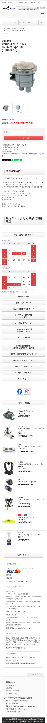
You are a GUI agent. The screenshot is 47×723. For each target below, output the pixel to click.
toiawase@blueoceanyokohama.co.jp (22, 663)
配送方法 (9, 688)
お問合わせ (42, 22)
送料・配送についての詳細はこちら (18, 628)
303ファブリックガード (23, 373)
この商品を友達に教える (10, 147)
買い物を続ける (7, 151)
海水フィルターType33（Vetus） (15, 30)
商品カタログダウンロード (23, 309)
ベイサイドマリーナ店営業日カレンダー (23, 330)
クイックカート (23, 379)
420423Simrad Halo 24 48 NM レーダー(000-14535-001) (30, 446)
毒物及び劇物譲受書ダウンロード (23, 354)
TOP (3, 28)
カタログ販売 (22, 22)
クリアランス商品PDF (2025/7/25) (23, 316)
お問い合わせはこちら (13, 712)
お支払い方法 (10, 685)
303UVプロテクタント (23, 366)
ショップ (35, 22)
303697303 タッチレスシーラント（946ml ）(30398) (30, 535)
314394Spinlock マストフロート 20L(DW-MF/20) (27, 517)
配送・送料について (23, 303)
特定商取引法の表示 (12, 691)
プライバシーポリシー (13, 693)
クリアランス (15, 22)
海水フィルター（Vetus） (16, 28)
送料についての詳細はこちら (15, 611)
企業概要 (28, 22)
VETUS (4, 34)
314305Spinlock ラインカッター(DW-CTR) (26, 411)
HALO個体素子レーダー (23, 323)
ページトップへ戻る (35, 674)
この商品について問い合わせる (12, 149)
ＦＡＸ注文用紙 (23, 338)
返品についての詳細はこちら (15, 648)
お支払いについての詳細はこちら (17, 581)
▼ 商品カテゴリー (7, 22)
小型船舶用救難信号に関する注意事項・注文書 (23, 347)
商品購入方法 (23, 296)
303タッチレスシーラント (23, 360)
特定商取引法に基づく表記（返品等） (14, 145)
